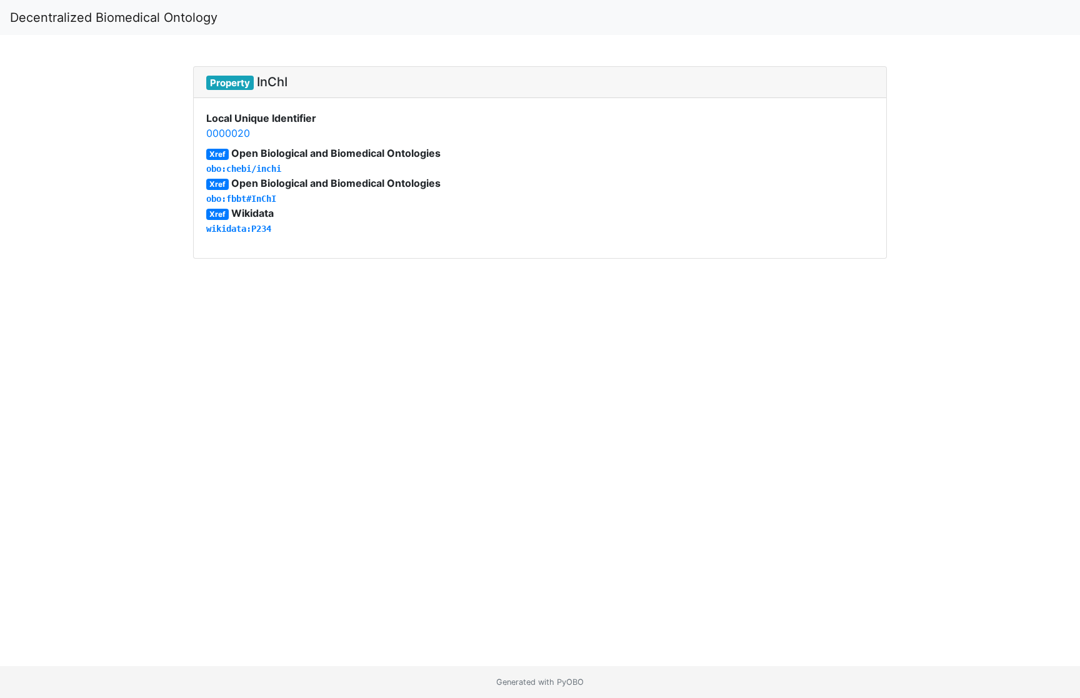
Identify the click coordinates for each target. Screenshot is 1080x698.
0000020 (228, 133)
